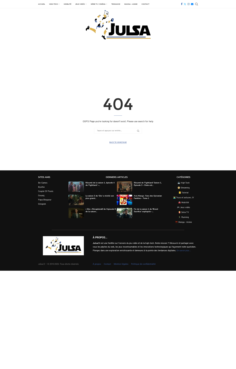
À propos (97, 264)
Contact (145, 4)
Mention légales (121, 264)
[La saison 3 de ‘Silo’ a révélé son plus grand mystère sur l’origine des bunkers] (76, 200)
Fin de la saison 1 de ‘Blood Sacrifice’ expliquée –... (146, 210)
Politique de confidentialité (143, 264)
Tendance (115, 4)
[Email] (192, 4)
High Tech (53, 4)
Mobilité (67, 4)
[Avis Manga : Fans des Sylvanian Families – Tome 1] (124, 200)
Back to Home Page (118, 142)
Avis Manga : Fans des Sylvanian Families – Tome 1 (148, 197)
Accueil (41, 4)
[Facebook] (181, 4)
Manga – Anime (130, 4)
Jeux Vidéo (80, 4)
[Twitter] (185, 4)
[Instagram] (189, 4)
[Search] (196, 4)
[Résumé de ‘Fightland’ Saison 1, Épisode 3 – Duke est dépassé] (124, 187)
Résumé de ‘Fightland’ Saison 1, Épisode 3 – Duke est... (148, 184)
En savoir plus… (184, 250)
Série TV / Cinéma (98, 4)
